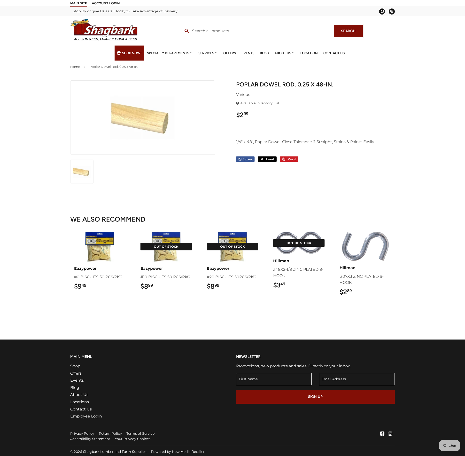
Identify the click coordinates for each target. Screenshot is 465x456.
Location (309, 53)
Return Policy (110, 433)
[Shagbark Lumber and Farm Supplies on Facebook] (382, 434)
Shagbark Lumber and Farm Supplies (114, 452)
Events (247, 53)
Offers (229, 53)
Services (206, 53)
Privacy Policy (82, 433)
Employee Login (86, 416)
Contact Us (334, 53)
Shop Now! (131, 53)
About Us (283, 53)
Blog (264, 53)
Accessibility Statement (90, 439)
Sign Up (315, 396)
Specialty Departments (168, 53)
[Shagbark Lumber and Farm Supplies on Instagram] (390, 434)
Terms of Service (140, 433)
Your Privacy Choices (132, 439)
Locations (79, 402)
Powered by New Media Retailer (178, 452)
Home (75, 67)
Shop (75, 366)
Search (352, 31)
